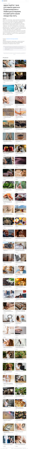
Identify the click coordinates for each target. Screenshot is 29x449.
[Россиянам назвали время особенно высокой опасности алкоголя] (20, 211)
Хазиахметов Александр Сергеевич (12, 38)
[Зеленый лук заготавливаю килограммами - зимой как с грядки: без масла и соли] (8, 283)
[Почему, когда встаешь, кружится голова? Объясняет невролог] (20, 162)
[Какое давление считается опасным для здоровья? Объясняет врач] (20, 89)
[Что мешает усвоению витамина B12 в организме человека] (20, 417)
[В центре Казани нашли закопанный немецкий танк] (20, 259)
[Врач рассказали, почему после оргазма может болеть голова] (20, 174)
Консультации (5, 3)
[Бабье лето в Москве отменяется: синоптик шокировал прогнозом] (8, 77)
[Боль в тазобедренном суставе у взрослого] (8, 162)
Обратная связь (24, 448)
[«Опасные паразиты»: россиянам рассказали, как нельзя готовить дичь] (8, 174)
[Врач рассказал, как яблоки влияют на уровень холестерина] (20, 65)
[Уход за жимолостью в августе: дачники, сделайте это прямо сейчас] (20, 393)
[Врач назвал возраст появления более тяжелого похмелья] (8, 235)
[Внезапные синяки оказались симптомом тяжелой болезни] (20, 102)
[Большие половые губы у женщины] (8, 65)
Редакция (12, 448)
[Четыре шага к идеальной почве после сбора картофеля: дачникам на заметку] (20, 126)
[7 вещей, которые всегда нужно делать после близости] (20, 150)
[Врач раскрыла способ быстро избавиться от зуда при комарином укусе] (8, 417)
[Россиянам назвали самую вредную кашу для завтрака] (20, 199)
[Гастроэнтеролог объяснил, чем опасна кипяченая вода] (8, 320)
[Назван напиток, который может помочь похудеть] (8, 356)
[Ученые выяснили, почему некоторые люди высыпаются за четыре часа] (20, 344)
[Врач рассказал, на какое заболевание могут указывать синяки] (8, 138)
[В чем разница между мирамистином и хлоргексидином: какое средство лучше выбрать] (20, 320)
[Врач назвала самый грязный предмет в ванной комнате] (8, 259)
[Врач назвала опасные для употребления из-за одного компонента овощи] (8, 186)
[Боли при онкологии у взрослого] (20, 368)
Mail (1, 448)
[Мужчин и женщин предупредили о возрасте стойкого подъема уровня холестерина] (8, 441)
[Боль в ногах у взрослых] (8, 332)
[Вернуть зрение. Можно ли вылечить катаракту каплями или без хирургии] (8, 344)
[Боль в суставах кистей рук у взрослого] (20, 332)
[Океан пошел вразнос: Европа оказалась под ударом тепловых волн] (8, 89)
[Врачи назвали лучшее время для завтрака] (20, 223)
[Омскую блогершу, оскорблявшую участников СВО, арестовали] (20, 296)
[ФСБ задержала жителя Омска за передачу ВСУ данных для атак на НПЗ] (8, 393)
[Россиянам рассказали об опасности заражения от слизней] (20, 283)
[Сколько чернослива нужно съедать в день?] (20, 138)
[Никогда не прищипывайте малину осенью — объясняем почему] (20, 356)
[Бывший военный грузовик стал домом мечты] (8, 247)
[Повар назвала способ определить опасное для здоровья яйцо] (20, 114)
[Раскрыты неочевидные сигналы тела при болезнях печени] (8, 102)
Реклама (6, 448)
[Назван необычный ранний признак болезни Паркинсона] (20, 186)
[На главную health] (5, 1)
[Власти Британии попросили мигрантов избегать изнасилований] (8, 126)
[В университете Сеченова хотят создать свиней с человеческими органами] (20, 308)
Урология (9, 3)
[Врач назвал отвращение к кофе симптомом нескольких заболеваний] (20, 271)
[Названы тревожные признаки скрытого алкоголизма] (20, 380)
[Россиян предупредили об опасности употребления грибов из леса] (8, 223)
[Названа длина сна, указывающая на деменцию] (20, 77)
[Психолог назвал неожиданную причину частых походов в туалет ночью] (8, 380)
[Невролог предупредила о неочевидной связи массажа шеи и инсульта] (8, 308)
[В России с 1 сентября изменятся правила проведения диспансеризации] (8, 296)
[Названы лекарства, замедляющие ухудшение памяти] (8, 429)
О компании (3, 448)
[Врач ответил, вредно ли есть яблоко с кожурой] (8, 150)
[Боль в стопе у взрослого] (20, 429)
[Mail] (2, 1)
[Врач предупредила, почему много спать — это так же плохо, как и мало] (20, 247)
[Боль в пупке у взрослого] (8, 405)
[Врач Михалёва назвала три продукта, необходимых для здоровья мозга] (8, 199)
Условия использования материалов (18, 448)
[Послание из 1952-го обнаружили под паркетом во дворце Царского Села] (8, 114)
